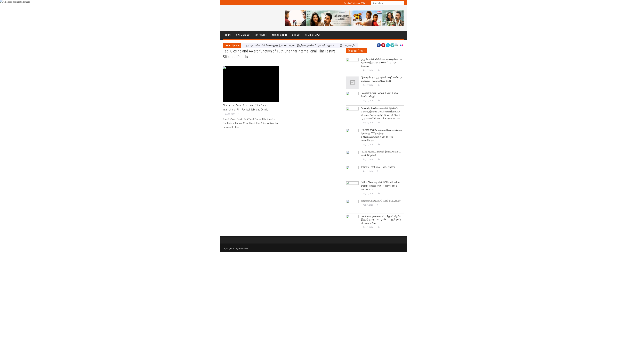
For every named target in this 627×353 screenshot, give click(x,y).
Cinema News (243, 35)
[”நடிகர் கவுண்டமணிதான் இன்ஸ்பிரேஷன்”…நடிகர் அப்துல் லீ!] (352, 157)
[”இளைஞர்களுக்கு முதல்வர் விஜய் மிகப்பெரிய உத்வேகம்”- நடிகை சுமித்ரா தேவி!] (352, 82)
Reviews (296, 35)
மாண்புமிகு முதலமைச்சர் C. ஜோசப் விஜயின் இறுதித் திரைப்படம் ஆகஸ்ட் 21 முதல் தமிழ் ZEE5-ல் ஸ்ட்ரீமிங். (381, 219)
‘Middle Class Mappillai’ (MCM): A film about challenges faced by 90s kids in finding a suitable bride (381, 186)
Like (378, 70)
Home (228, 35)
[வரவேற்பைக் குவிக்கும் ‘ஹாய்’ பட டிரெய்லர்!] (352, 206)
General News (312, 35)
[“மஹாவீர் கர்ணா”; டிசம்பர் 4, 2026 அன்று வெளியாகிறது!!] (352, 98)
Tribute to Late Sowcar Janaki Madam (378, 167)
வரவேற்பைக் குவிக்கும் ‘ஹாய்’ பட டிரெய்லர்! (381, 200)
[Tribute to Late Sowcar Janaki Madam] (352, 172)
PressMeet (261, 35)
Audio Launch (279, 35)
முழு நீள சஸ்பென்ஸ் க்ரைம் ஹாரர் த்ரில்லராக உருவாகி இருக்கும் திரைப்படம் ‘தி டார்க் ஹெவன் (290, 45)
